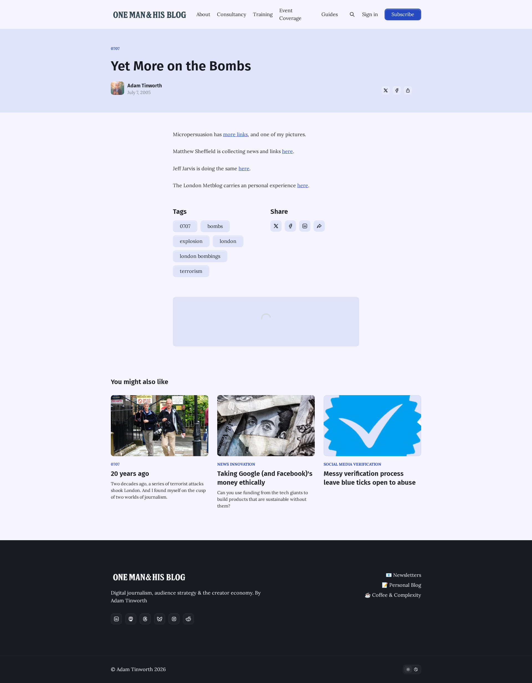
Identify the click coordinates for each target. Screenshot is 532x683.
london (228, 241)
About (203, 14)
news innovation (236, 464)
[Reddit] (188, 618)
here (287, 151)
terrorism (191, 271)
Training (263, 14)
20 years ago (130, 474)
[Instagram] (174, 618)
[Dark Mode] (412, 669)
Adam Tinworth (144, 86)
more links (235, 134)
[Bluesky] (159, 618)
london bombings (200, 256)
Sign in (370, 14)
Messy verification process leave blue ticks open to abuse (370, 478)
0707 (115, 48)
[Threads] (145, 618)
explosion (191, 241)
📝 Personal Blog (401, 585)
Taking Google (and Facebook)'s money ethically (265, 478)
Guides (329, 14)
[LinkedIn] (304, 226)
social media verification (352, 464)
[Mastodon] (130, 618)
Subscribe (403, 14)
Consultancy (231, 14)
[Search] (352, 14)
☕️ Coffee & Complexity (393, 595)
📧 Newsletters (403, 575)
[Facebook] (396, 90)
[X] (385, 90)
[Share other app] (407, 90)
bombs (215, 226)
